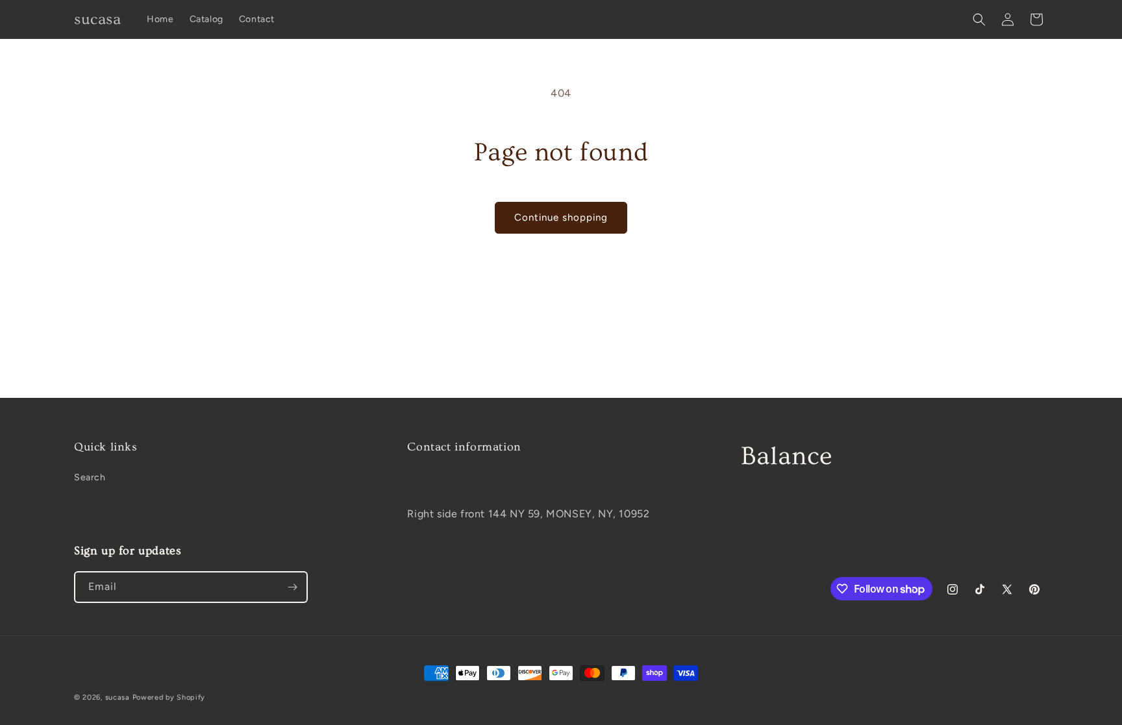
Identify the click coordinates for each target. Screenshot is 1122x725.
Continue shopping (561, 217)
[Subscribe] (292, 587)
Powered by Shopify (169, 697)
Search (90, 477)
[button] (979, 19)
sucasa (117, 697)
